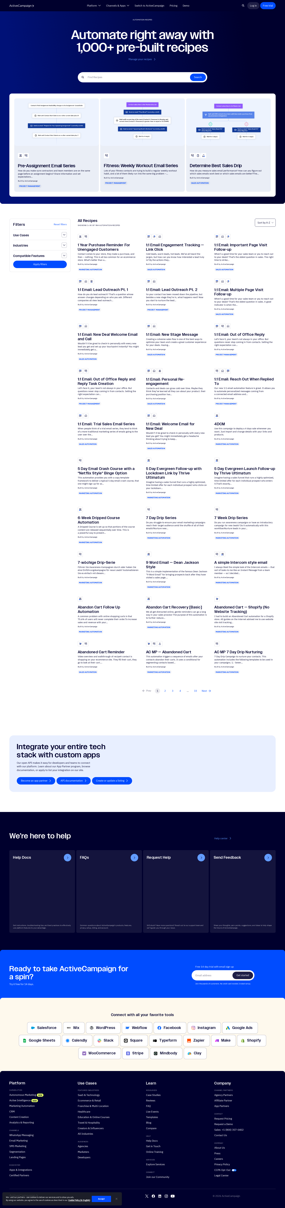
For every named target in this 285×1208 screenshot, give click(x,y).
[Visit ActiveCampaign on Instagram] (166, 1196)
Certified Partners (19, 1175)
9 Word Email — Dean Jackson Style (172, 565)
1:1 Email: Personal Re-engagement (165, 381)
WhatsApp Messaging (21, 1135)
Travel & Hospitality (89, 1122)
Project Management (29, 186)
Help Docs (152, 1140)
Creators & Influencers (91, 1128)
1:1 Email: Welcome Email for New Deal (170, 426)
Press (217, 1153)
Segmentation (17, 1151)
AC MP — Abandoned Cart (168, 652)
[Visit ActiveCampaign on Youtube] (173, 1196)
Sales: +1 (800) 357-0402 (229, 1129)
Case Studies (153, 1095)
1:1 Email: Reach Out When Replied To (244, 381)
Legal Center (221, 1175)
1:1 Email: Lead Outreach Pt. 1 (103, 289)
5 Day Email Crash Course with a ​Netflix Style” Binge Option (107, 471)
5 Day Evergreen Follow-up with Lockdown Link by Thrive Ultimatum (174, 473)
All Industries (85, 1133)
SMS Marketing (17, 1146)
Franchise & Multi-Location (93, 1106)
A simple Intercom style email (240, 562)
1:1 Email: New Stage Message (172, 334)
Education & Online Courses (94, 1117)
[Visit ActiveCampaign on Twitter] (147, 1196)
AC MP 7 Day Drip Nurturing (238, 652)
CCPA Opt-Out (222, 1170)
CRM (12, 1111)
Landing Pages (17, 1157)
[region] (62, 1199)
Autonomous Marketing (22, 1095)
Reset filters (60, 224)
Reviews (150, 1100)
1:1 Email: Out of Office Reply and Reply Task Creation (107, 381)
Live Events (152, 1111)
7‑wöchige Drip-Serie (96, 562)
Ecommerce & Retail (89, 1100)
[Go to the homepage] (21, 6)
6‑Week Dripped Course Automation (99, 520)
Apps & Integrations (20, 1169)
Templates (152, 1117)
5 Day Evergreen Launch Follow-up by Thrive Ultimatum (244, 471)
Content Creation (19, 1117)
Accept (101, 1199)
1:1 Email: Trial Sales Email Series (106, 424)
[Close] (116, 1199)
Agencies (83, 1146)
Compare (151, 1128)
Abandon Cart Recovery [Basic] (174, 607)
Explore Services (155, 1164)
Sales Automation (200, 183)
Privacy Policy (222, 1164)
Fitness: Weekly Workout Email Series (141, 166)
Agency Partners (223, 1095)
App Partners (221, 1106)
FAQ (148, 1106)
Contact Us (220, 1135)
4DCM (219, 424)
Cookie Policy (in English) (79, 1200)
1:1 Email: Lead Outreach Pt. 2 (171, 289)
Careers (218, 1158)
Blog (148, 1122)
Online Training (154, 1152)
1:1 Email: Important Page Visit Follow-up (240, 247)
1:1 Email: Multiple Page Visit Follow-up (238, 292)
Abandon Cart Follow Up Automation (99, 609)
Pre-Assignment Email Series (46, 166)
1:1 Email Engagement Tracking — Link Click (175, 247)
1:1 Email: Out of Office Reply (239, 334)
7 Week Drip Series (231, 517)
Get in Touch (153, 1146)
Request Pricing (223, 1118)
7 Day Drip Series (161, 517)
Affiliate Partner (223, 1100)
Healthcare (84, 1111)
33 (195, 690)
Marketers (83, 1152)
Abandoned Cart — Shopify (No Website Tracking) (241, 609)
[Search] (243, 5)
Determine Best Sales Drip (216, 166)
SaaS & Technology (89, 1095)
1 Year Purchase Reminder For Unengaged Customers (104, 247)
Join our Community (157, 1177)
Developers (84, 1157)
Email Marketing (18, 1140)
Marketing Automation (90, 269)
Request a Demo (223, 1124)
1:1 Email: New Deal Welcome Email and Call (108, 337)
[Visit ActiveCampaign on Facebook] (153, 1196)
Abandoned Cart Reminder (101, 652)
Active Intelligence (20, 1100)
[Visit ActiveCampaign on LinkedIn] (160, 1196)
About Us (219, 1147)
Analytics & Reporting (21, 1122)
